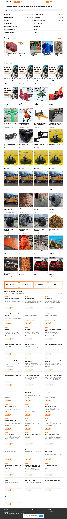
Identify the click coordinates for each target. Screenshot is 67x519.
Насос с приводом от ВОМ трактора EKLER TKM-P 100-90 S (25, 124)
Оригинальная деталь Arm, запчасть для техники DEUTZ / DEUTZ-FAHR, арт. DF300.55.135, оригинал (25, 81)
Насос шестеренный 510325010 (55, 144)
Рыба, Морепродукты (38, 23)
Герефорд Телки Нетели (30, 344)
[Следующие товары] (63, 49)
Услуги (35, 29)
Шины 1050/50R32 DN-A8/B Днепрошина (39, 230)
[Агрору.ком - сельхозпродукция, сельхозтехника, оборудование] (8, 2)
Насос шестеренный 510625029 (55, 165)
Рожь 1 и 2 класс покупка (31, 480)
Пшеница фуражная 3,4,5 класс (32, 375)
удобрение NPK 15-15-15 (10, 420)
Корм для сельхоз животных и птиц (40, 20)
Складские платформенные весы (9, 251)
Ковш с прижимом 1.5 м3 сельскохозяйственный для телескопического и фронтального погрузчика (24, 145)
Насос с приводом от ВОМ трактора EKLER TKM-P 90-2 (39, 102)
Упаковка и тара (37, 26)
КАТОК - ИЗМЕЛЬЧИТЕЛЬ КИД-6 (40, 272)
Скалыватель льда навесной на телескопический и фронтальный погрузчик (39, 145)
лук (25, 313)
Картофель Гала (22, 272)
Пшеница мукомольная (50, 391)
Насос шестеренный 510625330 (25, 165)
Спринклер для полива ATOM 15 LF (10, 124)
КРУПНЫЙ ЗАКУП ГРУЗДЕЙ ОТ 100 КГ (53, 375)
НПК (26, 420)
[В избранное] (17, 81)
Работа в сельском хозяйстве (9, 29)
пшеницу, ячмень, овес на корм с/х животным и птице (13, 376)
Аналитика (29, 4)
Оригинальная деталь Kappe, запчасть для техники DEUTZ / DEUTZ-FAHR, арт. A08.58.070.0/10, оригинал (9, 81)
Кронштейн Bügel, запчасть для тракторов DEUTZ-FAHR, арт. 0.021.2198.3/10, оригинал (55, 81)
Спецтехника (6, 20)
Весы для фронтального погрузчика (53, 251)
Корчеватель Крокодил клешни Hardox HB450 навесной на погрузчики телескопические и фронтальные (40, 124)
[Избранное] (60, 2)
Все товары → (60, 38)
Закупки (15, 4)
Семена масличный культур (11, 360)
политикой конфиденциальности (30, 516)
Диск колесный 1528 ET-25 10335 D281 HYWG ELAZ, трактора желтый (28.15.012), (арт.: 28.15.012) (33, 466)
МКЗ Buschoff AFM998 (8, 186)
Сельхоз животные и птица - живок (10, 26)
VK (51, 511)
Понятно (41, 516)
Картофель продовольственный (52, 434)
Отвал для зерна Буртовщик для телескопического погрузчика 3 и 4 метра (55, 124)
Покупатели (20, 4)
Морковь (7, 329)
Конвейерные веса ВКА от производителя (8, 272)
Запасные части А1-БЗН (50, 406)
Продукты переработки (8, 17)
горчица (27, 406)
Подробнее (8, 307)
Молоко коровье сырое (10, 406)
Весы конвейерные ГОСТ (38, 250)
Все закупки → (60, 293)
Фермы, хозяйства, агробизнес (9, 32)
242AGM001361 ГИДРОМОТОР (52, 465)
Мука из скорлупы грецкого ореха (54, 230)
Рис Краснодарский (29, 298)
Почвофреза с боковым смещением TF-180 (53, 102)
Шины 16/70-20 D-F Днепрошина (37, 209)
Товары (5, 4)
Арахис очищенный (9, 496)
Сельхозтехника (7, 14)
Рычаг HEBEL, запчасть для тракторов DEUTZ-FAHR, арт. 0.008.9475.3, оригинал (39, 81)
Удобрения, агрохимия (8, 23)
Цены (25, 4)
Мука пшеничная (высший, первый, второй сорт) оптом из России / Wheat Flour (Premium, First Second (13, 346)
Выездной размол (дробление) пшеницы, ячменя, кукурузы (54, 187)
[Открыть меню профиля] (62, 2)
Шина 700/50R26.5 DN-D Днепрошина (53, 209)
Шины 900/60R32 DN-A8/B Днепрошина (9, 230)
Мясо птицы (27, 449)
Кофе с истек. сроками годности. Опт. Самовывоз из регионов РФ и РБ (53, 345)
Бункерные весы (22, 250)
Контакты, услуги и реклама (37, 511)
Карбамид (7, 391)
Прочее (35, 32)
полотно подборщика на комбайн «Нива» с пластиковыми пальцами (53, 481)
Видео (33, 4)
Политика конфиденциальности (15, 514)
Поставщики (10, 4)
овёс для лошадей (9, 449)
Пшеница (7, 480)
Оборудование (37, 17)
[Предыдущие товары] (4, 49)
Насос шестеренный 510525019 (10, 165)
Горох (46, 420)
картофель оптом (29, 329)
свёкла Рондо (48, 313)
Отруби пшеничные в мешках (24, 208)
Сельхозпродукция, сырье (39, 14)
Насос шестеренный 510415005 (40, 165)
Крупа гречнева (48, 298)
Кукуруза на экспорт (9, 434)
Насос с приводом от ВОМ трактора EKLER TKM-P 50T (24, 102)
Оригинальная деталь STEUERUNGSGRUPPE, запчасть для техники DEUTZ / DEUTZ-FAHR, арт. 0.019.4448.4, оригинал (9, 102)
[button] (47, 2)
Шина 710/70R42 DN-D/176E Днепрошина (24, 230)
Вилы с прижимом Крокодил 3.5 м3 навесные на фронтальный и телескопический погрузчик (10, 145)
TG (53, 511)
